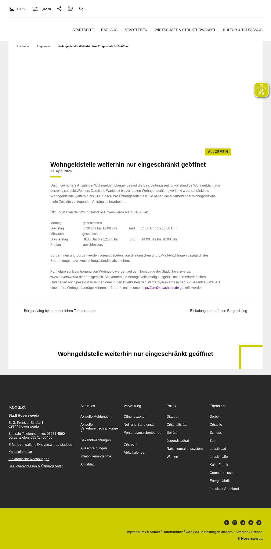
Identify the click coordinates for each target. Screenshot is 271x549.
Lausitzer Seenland (224, 489)
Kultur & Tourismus (243, 30)
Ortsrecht (130, 444)
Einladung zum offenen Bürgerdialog (218, 311)
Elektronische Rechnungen (28, 459)
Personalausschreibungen (142, 434)
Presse (257, 532)
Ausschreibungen (93, 448)
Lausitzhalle (219, 456)
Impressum (135, 532)
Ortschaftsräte (177, 424)
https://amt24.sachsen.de (160, 288)
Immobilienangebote (95, 456)
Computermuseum (223, 473)
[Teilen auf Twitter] (208, 174)
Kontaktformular (20, 452)
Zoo (213, 440)
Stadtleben (136, 30)
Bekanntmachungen (95, 440)
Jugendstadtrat (178, 440)
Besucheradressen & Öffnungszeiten (36, 466)
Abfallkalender (134, 452)
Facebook (226, 523)
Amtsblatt (87, 464)
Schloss (216, 432)
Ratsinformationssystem (185, 448)
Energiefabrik (220, 481)
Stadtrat (172, 416)
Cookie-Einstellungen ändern (209, 532)
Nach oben (135, 343)
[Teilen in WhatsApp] (216, 174)
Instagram (234, 523)
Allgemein (43, 46)
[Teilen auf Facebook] (200, 174)
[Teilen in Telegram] (224, 173)
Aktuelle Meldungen (95, 416)
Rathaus (109, 30)
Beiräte (172, 432)
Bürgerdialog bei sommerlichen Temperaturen (59, 311)
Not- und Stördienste (139, 424)
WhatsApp (259, 523)
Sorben (215, 416)
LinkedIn (242, 523)
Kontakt (153, 532)
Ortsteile (216, 424)
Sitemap (242, 532)
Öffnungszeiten (135, 416)
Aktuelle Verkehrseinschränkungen (99, 428)
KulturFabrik (219, 465)
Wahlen (172, 456)
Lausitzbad (218, 448)
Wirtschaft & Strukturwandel (185, 30)
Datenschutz (173, 532)
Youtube (250, 523)
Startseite (83, 30)
